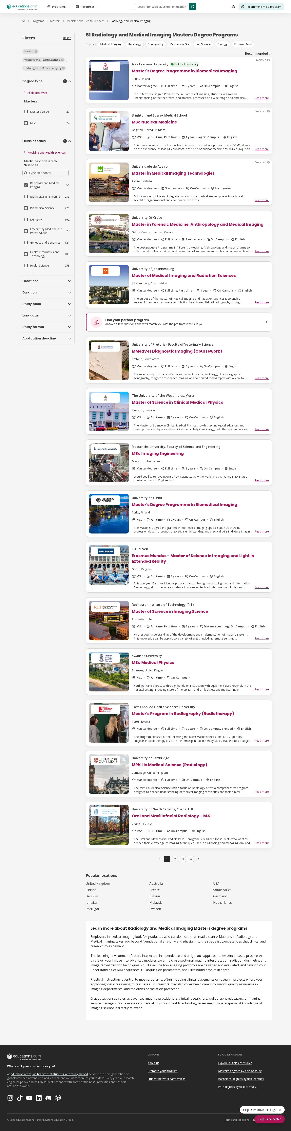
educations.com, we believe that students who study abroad (49, 1074)
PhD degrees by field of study (237, 1087)
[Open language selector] (233, 6)
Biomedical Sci (179, 44)
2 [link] (175, 859)
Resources (87, 7)
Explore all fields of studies (235, 1063)
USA (216, 883)
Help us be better (269, 1119)
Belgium (92, 896)
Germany (220, 896)
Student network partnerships (166, 1079)
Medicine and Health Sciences (47, 152)
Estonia (155, 896)
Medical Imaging (111, 44)
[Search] (192, 6)
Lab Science (203, 44)
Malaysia (156, 902)
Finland (91, 890)
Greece (154, 890)
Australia (156, 883)
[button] (30, 51)
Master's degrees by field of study (240, 1071)
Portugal (92, 909)
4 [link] (191, 859)
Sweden (155, 909)
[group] (185, 44)
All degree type (37, 93)
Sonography (156, 44)
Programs (59, 7)
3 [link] (183, 859)
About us (153, 1063)
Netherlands (222, 902)
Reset (67, 38)
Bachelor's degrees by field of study (241, 1079)
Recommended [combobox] (256, 53)
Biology (222, 44)
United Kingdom (98, 883)
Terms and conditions (236, 1119)
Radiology (134, 44)
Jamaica (91, 902)
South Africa (222, 890)
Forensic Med (243, 44)
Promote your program (163, 1071)
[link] (130, 21)
